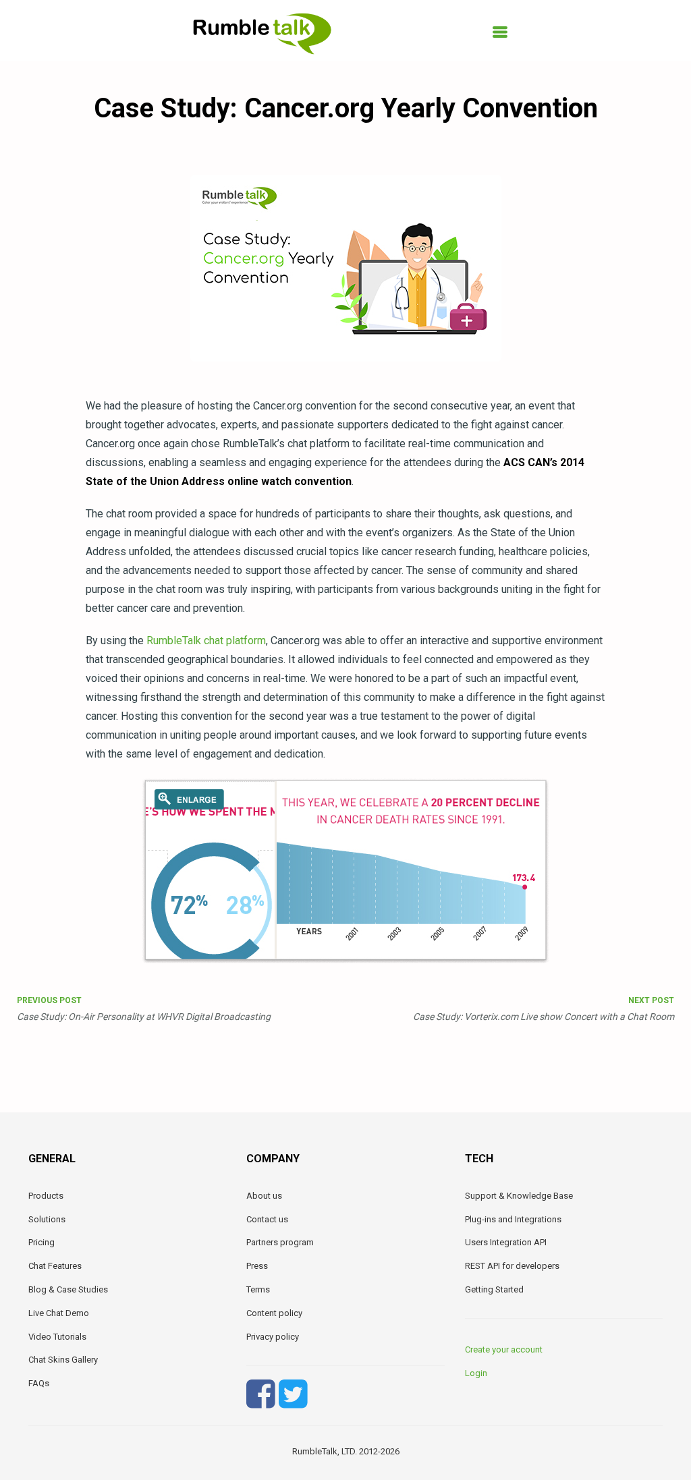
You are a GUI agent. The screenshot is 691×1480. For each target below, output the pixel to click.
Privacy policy (272, 1337)
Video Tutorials (57, 1337)
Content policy (274, 1313)
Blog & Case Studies (68, 1289)
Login (476, 1373)
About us (264, 1196)
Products (45, 1196)
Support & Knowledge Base (519, 1196)
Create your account (504, 1349)
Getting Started (494, 1289)
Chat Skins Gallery (63, 1360)
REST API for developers (512, 1266)
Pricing (41, 1242)
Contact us (267, 1219)
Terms (258, 1289)
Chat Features (55, 1266)
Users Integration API (506, 1242)
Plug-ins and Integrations (513, 1219)
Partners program (280, 1242)
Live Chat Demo (58, 1313)
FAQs (38, 1383)
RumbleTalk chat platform (206, 640)
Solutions (46, 1219)
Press (257, 1266)
